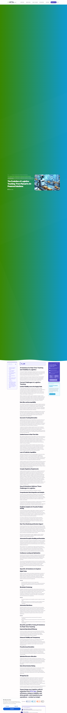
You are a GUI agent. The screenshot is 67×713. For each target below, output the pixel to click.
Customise (7, 706)
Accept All (12, 708)
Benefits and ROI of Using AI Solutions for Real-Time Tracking (12, 378)
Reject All (16, 706)
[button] (15, 364)
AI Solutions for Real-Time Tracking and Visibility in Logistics (12, 368)
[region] (12, 704)
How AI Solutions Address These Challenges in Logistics (12, 373)
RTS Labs (33, 691)
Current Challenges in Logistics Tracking (11, 371)
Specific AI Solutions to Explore (12, 376)
